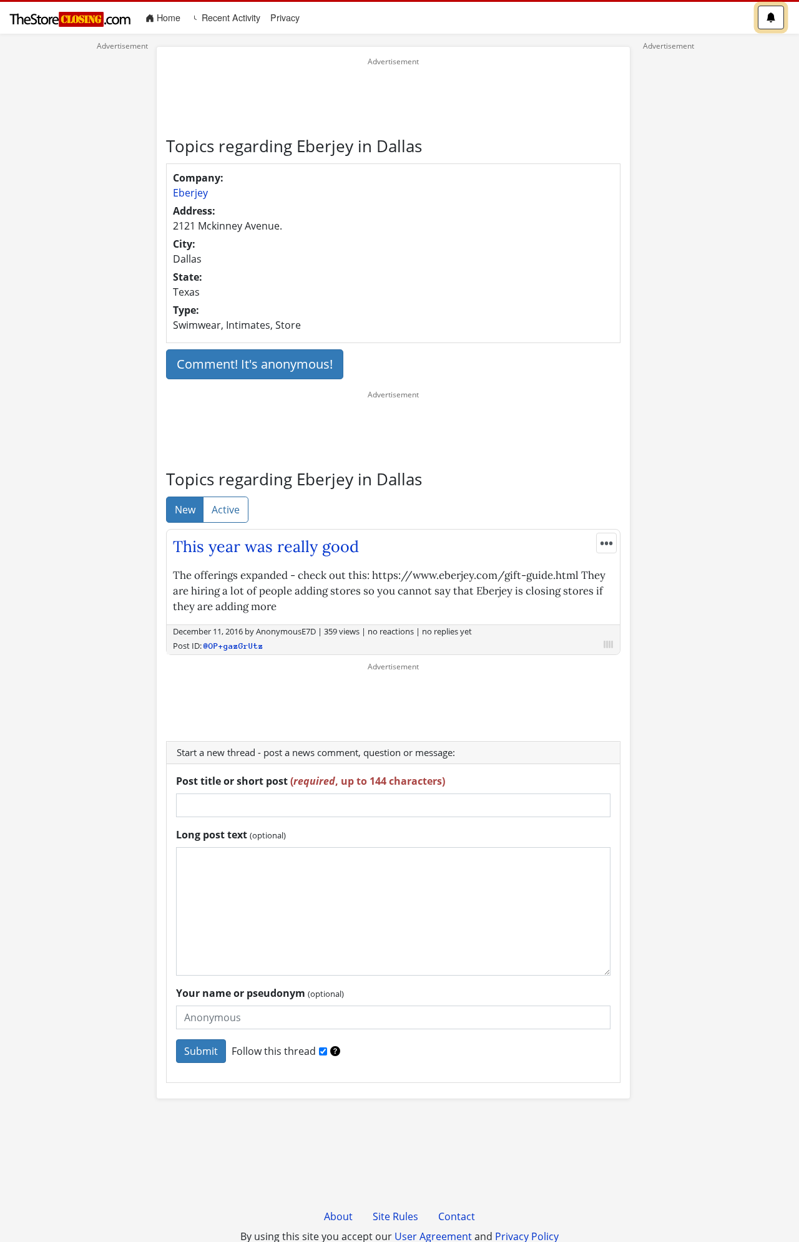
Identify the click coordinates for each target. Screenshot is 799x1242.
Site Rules (395, 1216)
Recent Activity (229, 17)
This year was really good (266, 546)
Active (226, 510)
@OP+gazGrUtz (233, 646)
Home (169, 17)
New (185, 510)
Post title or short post (310, 781)
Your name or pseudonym (260, 993)
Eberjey (190, 193)
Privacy (285, 17)
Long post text (231, 835)
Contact (456, 1216)
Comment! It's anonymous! (255, 364)
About (338, 1216)
